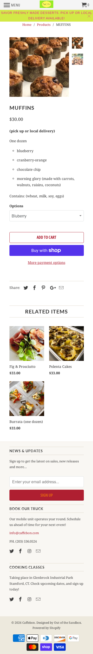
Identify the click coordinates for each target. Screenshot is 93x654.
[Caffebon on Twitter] (12, 551)
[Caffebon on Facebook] (21, 551)
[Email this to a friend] (60, 288)
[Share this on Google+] (52, 288)
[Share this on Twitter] (25, 288)
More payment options (46, 262)
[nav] (12, 5)
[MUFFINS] (39, 67)
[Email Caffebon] (38, 551)
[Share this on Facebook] (34, 288)
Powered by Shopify (46, 628)
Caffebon (28, 622)
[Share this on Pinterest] (43, 288)
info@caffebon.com (24, 533)
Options (16, 206)
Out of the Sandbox (67, 622)
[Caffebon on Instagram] (29, 551)
